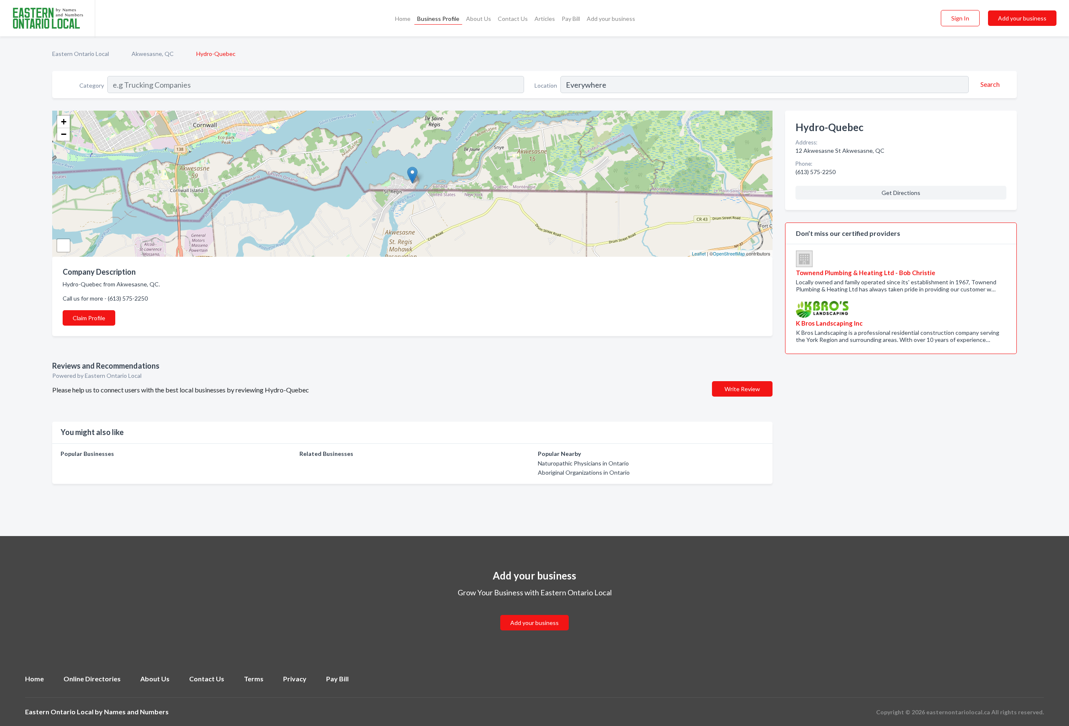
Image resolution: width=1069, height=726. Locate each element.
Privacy (295, 679)
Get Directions (901, 192)
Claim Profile (89, 317)
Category (91, 85)
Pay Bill (571, 18)
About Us (478, 18)
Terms (253, 679)
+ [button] (63, 121)
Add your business (611, 18)
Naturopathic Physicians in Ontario (583, 463)
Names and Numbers (136, 712)
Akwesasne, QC (153, 53)
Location (545, 85)
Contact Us (513, 18)
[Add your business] (534, 613)
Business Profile (438, 18)
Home (402, 18)
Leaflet (699, 253)
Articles (544, 18)
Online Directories (92, 679)
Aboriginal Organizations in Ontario (584, 472)
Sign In (960, 18)
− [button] (63, 134)
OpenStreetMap (729, 253)
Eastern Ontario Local (80, 53)
